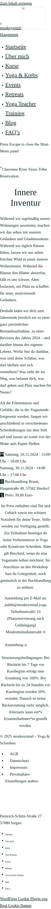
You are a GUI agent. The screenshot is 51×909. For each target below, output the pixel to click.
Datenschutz (19, 760)
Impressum (18, 767)
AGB (14, 754)
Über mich (9, 841)
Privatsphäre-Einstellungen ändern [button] (21, 777)
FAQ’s (7, 888)
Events (8, 861)
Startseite (9, 834)
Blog (7, 882)
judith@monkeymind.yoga (25, 605)
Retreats (8, 868)
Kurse (7, 848)
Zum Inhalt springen (16, 3)
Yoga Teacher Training (14, 875)
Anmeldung (14, 645)
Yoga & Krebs (11, 855)
